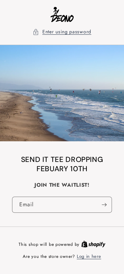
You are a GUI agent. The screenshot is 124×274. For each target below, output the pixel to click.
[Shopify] (93, 244)
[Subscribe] (104, 205)
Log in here (89, 256)
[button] (62, 32)
